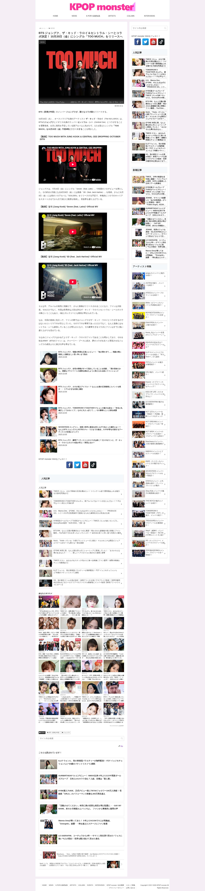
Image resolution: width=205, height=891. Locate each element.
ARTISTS (73, 885)
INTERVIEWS (99, 885)
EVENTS (90, 885)
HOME (44, 885)
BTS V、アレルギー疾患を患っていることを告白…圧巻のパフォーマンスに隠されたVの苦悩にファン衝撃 (114, 699)
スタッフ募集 (130, 885)
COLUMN (81, 885)
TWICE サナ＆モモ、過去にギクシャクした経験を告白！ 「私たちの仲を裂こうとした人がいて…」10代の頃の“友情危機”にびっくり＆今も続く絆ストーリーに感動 (70, 722)
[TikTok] (93, 464)
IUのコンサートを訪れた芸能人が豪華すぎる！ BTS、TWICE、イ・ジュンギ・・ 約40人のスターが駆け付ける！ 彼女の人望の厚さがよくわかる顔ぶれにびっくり (114, 679)
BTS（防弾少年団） (54, 732)
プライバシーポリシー (116, 888)
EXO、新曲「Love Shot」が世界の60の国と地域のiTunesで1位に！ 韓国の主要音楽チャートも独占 (49, 656)
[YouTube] (85, 464)
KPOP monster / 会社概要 (115, 885)
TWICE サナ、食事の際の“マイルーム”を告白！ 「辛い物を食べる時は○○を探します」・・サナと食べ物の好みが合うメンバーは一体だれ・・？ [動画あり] (70, 615)
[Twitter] (77, 464)
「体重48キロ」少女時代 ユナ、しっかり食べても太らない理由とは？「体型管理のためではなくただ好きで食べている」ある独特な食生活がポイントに (92, 722)
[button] (122, 738)
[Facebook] (69, 464)
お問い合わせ (130, 888)
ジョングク (67, 732)
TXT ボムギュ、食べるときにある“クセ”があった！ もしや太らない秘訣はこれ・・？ (91, 613)
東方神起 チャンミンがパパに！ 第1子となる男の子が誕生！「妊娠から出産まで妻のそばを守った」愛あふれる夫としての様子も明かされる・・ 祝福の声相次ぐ (70, 636)
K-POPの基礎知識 (62, 885)
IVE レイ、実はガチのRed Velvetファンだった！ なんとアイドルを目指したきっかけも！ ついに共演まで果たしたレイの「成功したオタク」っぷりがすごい (114, 636)
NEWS (43, 732)
